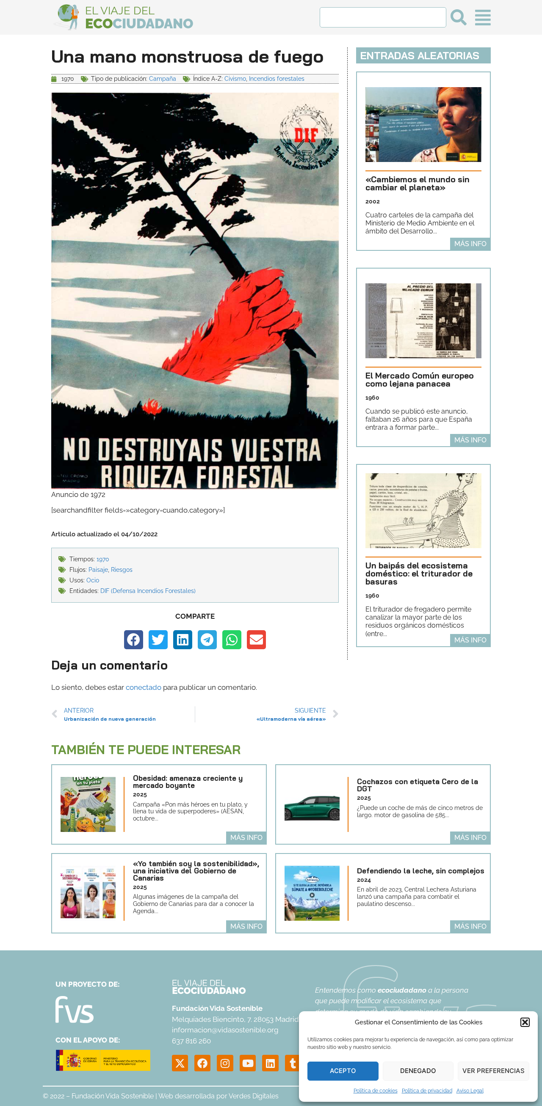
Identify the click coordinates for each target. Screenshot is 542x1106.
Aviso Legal (470, 1091)
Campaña (162, 78)
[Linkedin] (270, 1063)
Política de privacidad (427, 1091)
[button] (525, 1022)
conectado (143, 687)
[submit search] (459, 17)
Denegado (418, 1071)
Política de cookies (376, 1091)
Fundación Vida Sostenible (113, 1096)
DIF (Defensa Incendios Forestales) (148, 590)
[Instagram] (225, 1063)
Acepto (343, 1071)
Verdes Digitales (254, 1096)
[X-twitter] (180, 1063)
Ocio (92, 580)
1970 (103, 559)
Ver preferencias (493, 1071)
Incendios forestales (276, 78)
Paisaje (98, 569)
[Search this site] (383, 17)
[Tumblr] (293, 1063)
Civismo (235, 78)
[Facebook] (202, 1063)
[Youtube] (248, 1063)
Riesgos (122, 569)
